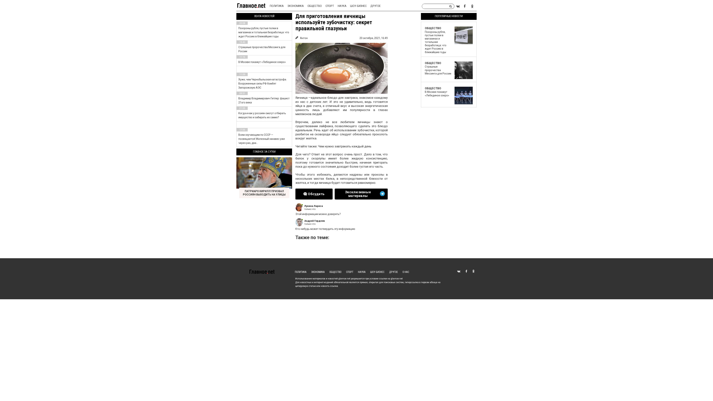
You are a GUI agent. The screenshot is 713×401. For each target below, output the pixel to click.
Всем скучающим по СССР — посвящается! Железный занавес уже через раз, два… (261, 138)
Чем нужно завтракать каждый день (344, 146)
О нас (406, 271)
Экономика (295, 6)
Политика (277, 6)
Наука (342, 6)
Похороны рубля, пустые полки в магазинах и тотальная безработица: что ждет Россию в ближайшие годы (263, 32)
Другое (375, 6)
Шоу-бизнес (358, 6)
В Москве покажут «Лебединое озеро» (262, 62)
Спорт (329, 6)
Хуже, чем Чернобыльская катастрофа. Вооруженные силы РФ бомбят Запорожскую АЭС (262, 83)
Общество (314, 6)
